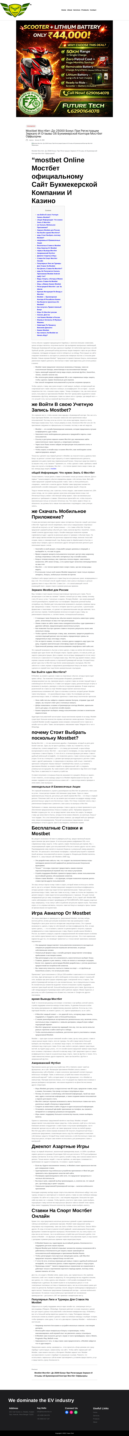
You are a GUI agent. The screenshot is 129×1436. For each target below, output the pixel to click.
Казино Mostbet (43, 330)
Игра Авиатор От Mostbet (47, 248)
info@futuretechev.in (44, 1412)
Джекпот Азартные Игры (46, 256)
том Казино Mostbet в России (48, 317)
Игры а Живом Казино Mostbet (49, 284)
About (95, 1422)
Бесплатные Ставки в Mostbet (49, 245)
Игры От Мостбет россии (47, 312)
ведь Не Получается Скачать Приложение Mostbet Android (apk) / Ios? (48, 273)
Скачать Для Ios (43, 315)
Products (96, 1419)
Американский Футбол (46, 253)
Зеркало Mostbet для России (48, 230)
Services (96, 1416)
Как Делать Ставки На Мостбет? (49, 268)
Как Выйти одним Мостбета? (48, 233)
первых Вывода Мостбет (47, 251)
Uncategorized (31, 126)
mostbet (53, 469)
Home (95, 1412)
